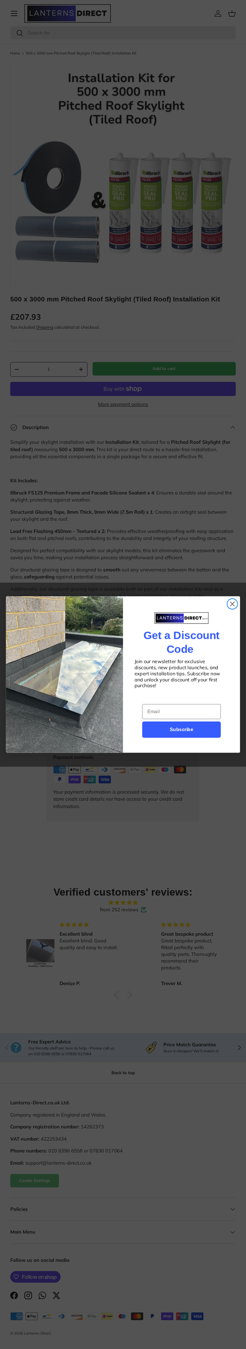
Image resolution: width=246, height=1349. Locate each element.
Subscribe (181, 729)
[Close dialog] (232, 604)
